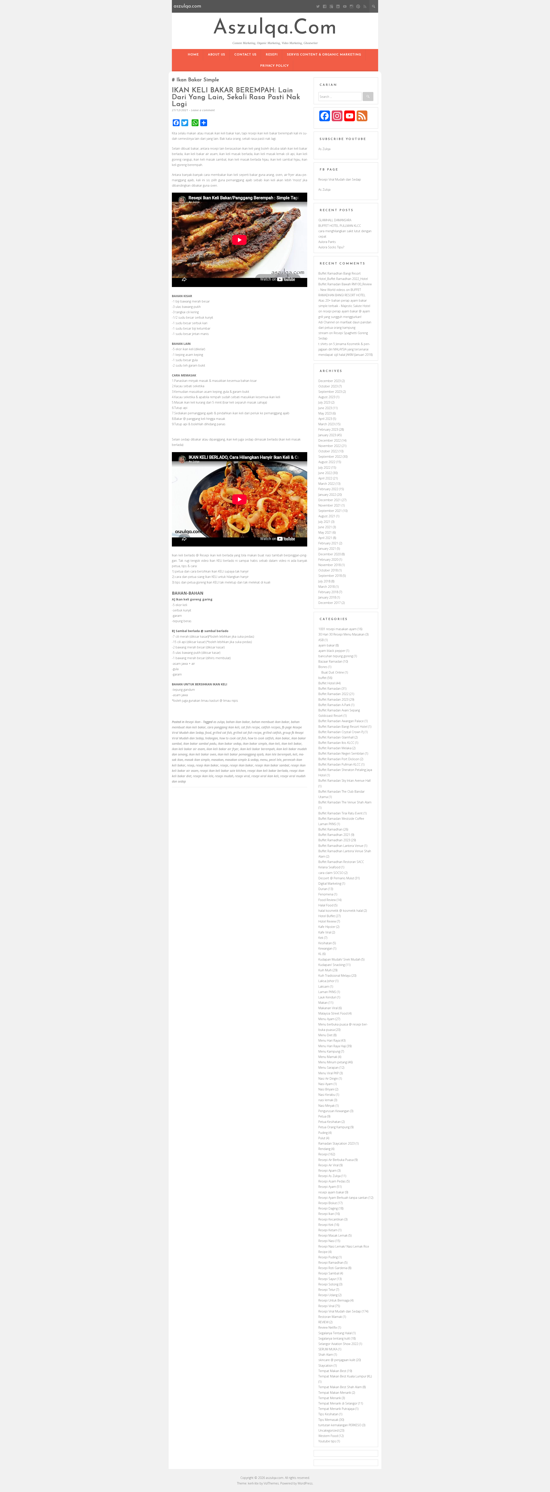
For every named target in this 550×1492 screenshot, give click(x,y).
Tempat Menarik (329, 1398)
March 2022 (326, 484)
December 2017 (329, 603)
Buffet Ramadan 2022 (333, 694)
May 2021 (325, 532)
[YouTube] (344, 6)
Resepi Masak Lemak (333, 1235)
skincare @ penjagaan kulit (336, 1360)
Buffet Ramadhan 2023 (334, 840)
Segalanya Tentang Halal (335, 1333)
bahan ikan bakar (238, 722)
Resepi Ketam (328, 1230)
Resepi (272, 54)
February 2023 (328, 429)
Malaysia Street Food (333, 1013)
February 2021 (328, 543)
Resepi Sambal (328, 1273)
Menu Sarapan (328, 1067)
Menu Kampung (329, 1051)
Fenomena (325, 894)
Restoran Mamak (330, 1317)
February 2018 (328, 592)
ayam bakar (326, 645)
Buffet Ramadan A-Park (334, 705)
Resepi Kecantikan (331, 1219)
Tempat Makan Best (332, 1371)
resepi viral (242, 776)
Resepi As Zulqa (329, 1176)
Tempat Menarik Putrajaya (336, 1409)
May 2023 (325, 413)
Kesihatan (325, 943)
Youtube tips (327, 1441)
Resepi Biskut (327, 1203)
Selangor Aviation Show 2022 (338, 1344)
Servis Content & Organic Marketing (324, 54)
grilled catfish (272, 733)
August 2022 (326, 462)
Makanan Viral (328, 1008)
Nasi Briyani (326, 1089)
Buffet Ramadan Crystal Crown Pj (341, 732)
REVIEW (323, 1322)
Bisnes (322, 667)
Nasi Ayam (325, 1084)
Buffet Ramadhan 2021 (334, 835)
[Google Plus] (331, 6)
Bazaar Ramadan (330, 661)
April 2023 (325, 419)
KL (320, 954)
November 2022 (329, 446)
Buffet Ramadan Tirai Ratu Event (340, 813)
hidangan (211, 738)
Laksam (323, 986)
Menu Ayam (326, 1019)
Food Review (327, 900)
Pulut (321, 1138)
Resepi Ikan (192, 722)
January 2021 (327, 548)
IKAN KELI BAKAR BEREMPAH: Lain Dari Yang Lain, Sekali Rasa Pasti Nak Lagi (236, 97)
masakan (217, 760)
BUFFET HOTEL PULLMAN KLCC (339, 226)
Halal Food (325, 905)
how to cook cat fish (232, 738)
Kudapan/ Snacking (331, 965)
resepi (224, 765)
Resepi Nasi (326, 1241)
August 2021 (326, 516)
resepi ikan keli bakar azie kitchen (223, 771)
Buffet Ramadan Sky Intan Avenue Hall (344, 780)
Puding (323, 1133)
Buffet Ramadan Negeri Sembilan (341, 753)
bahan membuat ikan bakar (270, 722)
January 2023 (327, 435)
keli (295, 754)
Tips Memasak (328, 1420)
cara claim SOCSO (331, 873)
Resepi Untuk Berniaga (334, 1300)
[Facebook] (324, 6)
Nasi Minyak (326, 1106)
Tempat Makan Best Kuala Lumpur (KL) (345, 1376)
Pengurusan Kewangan (333, 1111)
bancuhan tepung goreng (335, 656)
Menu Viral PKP (328, 1073)
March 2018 (326, 587)
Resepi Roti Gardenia (332, 1268)
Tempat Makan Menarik (334, 1393)
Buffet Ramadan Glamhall (336, 737)
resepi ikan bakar (241, 765)
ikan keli (274, 743)
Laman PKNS (327, 992)
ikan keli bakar (291, 743)
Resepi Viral (326, 1306)
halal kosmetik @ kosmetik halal (340, 911)
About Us (216, 54)
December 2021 (329, 500)
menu (263, 760)
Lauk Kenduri (327, 997)
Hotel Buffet (326, 916)
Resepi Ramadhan (331, 1262)
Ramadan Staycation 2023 (336, 1143)
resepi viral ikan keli (265, 776)
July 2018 (324, 581)
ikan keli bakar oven (202, 754)
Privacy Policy (274, 66)
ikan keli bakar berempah (257, 749)
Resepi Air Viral (328, 1165)
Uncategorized (328, 1430)
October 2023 (328, 386)
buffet (322, 678)
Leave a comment (203, 110)
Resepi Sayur (327, 1279)
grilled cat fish (222, 733)
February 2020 (328, 559)
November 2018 (329, 565)
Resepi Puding (328, 1257)
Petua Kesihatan (329, 1122)
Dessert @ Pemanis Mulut (336, 878)
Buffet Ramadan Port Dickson (338, 759)
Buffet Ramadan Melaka (334, 748)
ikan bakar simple (255, 743)
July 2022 (324, 467)
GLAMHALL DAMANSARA (334, 220)
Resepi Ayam (327, 1187)
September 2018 (330, 576)
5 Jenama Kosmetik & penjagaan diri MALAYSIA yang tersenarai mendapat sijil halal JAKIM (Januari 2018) (345, 349)
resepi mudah (224, 776)
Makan (323, 1003)
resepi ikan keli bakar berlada (267, 771)
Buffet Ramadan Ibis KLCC (336, 743)
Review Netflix (327, 1327)
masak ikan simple (197, 760)
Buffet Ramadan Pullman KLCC (339, 764)
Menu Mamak (327, 1057)
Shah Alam (325, 1354)
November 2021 (329, 505)
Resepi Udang (328, 1295)
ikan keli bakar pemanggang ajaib (241, 754)
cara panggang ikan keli (223, 727)
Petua (322, 1116)
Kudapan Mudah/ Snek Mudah (339, 959)
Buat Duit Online (332, 672)
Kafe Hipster (326, 927)
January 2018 (327, 597)
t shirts (323, 344)
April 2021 (325, 538)
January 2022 (327, 495)
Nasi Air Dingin (328, 1078)
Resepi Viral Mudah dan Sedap (339, 179)
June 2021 (325, 527)
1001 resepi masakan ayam (337, 629)
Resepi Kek (325, 1225)
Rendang (324, 1149)
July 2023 (324, 402)
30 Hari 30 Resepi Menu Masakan (341, 634)
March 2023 (326, 424)
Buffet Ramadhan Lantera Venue (340, 846)
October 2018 (328, 570)
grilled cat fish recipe (247, 733)
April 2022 (325, 478)
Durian (322, 889)
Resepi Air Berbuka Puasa (336, 1160)
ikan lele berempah (278, 754)
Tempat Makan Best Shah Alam (340, 1387)
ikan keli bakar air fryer (222, 749)
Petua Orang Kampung (334, 1127)
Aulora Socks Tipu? (331, 247)
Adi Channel (326, 322)
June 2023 (325, 408)
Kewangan (325, 948)
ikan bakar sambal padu (199, 743)
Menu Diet (325, 1035)
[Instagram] (351, 6)
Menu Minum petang (332, 1062)
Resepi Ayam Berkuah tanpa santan (343, 1198)
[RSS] (365, 6)
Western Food (328, 1436)
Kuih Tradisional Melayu (334, 975)
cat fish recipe (250, 727)
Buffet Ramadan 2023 (333, 699)
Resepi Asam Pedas (332, 1181)
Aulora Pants (327, 242)
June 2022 (325, 473)
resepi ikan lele (203, 776)
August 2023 (326, 397)
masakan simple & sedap (241, 760)
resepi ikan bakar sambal (272, 765)
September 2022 (330, 456)
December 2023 (329, 381)
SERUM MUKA (327, 1349)
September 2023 (330, 392)
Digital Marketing (329, 883)
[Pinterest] (358, 6)
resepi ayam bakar (331, 1192)
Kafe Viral (324, 932)
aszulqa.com (275, 28)
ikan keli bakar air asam (188, 749)
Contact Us (245, 54)
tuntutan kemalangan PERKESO (339, 1425)
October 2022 (328, 451)
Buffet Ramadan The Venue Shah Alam (344, 802)
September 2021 (330, 511)
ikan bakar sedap (229, 743)
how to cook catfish (261, 738)
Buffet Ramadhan (330, 829)
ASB (321, 640)
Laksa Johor (326, 981)
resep (190, 765)
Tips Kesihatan (328, 1414)
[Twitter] (318, 6)
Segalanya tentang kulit (334, 1338)
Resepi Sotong (328, 1284)
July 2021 (324, 522)
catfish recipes (270, 727)
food (208, 733)
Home (193, 54)
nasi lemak (325, 1100)
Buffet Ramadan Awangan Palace (341, 721)
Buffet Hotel (326, 683)
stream (323, 333)
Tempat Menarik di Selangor (337, 1403)
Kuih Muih (325, 970)
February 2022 (328, 489)
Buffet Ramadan (329, 688)
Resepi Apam (327, 1170)
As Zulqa (324, 149)
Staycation (325, 1365)
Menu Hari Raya (329, 1040)
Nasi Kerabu (326, 1095)
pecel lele (275, 760)
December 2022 (329, 440)
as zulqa (219, 722)
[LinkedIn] (338, 6)
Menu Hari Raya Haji (332, 1046)
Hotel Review (327, 921)
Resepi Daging (328, 1208)
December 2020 (329, 554)
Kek (320, 938)
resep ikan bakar (207, 765)
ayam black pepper (331, 651)
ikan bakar (282, 738)
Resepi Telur (326, 1290)
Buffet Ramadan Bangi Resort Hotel (342, 727)
